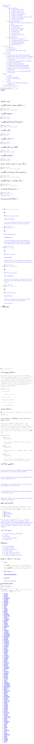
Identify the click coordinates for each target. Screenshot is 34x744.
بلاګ (5, 73)
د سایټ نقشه (14, 520)
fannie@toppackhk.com (10, 574)
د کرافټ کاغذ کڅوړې (17, 43)
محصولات (6, 6)
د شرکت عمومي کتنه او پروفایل (17, 82)
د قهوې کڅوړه (8, 550)
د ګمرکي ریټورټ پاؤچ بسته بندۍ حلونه (20, 56)
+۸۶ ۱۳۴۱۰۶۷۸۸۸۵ (10, 580)
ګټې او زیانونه (12, 76)
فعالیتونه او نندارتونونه (13, 533)
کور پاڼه (7, 4)
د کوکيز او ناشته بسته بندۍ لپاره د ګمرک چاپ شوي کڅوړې (19, 61)
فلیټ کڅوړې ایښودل (17, 28)
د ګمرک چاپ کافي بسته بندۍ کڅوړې (18, 54)
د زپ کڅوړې (14, 35)
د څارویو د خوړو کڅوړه (11, 552)
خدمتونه (7, 536)
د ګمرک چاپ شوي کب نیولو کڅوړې (17, 66)
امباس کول (10, 47)
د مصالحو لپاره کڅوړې (18, 13)
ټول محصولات (3, 525)
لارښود (9, 75)
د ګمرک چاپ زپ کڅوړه (16, 523)
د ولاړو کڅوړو (15, 32)
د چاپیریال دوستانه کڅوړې (20, 40)
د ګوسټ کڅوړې (15, 26)
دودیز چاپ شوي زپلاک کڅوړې (13, 525)
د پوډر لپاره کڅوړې (17, 12)
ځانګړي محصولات (24, 520)
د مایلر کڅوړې (15, 44)
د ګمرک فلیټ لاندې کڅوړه (20, 522)
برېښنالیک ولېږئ (7, 586)
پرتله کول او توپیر (14, 78)
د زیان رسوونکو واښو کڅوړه (13, 555)
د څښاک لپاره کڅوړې (17, 18)
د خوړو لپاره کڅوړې (17, 10)
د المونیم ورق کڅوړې (18, 38)
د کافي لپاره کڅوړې (17, 9)
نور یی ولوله (5, 108)
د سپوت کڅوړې (15, 31)
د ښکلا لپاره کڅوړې (17, 15)
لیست (9, 79)
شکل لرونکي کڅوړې (17, 29)
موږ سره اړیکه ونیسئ (11, 85)
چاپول (9, 51)
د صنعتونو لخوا (12, 7)
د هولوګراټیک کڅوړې (17, 41)
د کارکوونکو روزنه (10, 537)
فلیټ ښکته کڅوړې (16, 25)
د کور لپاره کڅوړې (17, 19)
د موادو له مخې (12, 37)
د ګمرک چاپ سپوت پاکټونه (15, 63)
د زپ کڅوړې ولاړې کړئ (17, 34)
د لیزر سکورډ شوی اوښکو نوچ (16, 50)
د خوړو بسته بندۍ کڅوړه (12, 553)
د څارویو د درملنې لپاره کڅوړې (21, 16)
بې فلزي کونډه (12, 48)
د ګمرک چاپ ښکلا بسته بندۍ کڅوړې (18, 65)
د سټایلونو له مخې (13, 21)
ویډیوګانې (11, 84)
